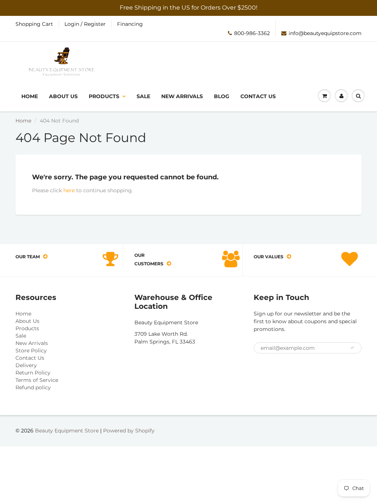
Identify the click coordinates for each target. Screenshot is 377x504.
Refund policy (33, 387)
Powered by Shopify (129, 430)
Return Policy (32, 372)
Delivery (26, 365)
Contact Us (258, 96)
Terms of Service (36, 380)
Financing (130, 24)
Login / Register (85, 24)
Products (104, 96)
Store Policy (31, 350)
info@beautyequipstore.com (325, 33)
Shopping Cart (34, 24)
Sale (143, 96)
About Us (63, 96)
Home (29, 96)
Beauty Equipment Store (67, 430)
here (69, 190)
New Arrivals (182, 96)
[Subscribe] (352, 347)
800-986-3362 (252, 33)
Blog (221, 96)
